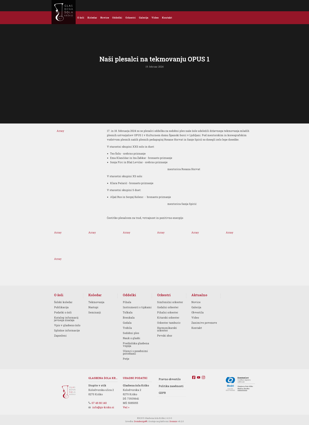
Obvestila (197, 312)
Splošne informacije (67, 330)
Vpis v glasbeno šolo (67, 325)
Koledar (95, 295)
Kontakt (196, 327)
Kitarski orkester (168, 317)
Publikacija (61, 307)
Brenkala (129, 317)
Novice (196, 302)
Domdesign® (140, 421)
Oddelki (129, 295)
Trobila (127, 327)
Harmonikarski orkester (167, 329)
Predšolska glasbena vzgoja (136, 344)
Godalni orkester (167, 307)
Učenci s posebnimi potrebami (135, 352)
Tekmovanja (96, 302)
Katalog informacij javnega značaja (66, 319)
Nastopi (93, 307)
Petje (126, 358)
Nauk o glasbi (131, 338)
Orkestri (164, 295)
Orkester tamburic (169, 322)
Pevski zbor (164, 335)
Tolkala (127, 312)
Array (60, 131)
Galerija (196, 307)
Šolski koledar (63, 302)
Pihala (127, 302)
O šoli (58, 295)
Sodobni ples (131, 333)
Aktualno (199, 295)
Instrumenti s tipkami (137, 307)
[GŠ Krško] (64, 12)
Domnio (173, 421)
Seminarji (94, 312)
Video (195, 317)
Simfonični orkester (170, 302)
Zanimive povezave (204, 322)
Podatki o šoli (63, 312)
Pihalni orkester (167, 312)
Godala (127, 322)
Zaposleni (60, 335)
